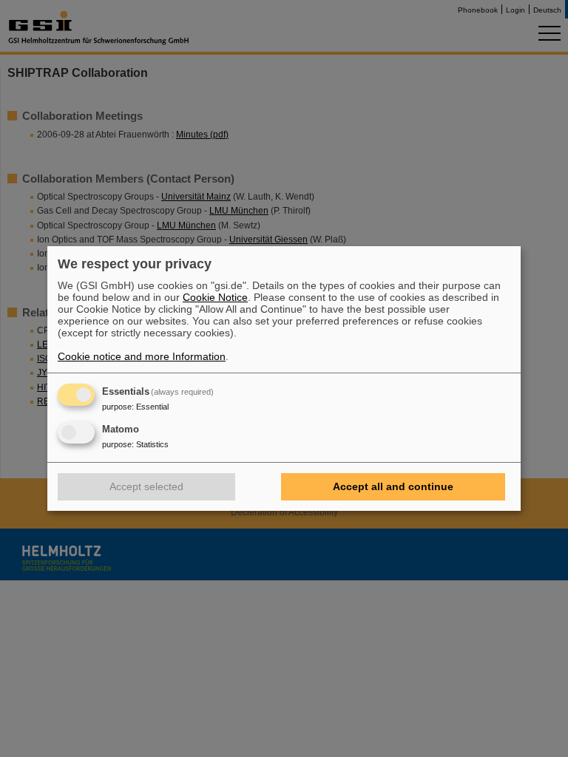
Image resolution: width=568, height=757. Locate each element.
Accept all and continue (393, 486)
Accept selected (146, 486)
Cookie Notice (215, 297)
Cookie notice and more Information (142, 356)
